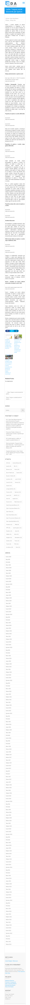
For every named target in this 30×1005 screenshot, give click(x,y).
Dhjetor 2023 (9, 631)
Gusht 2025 (8, 578)
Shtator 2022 (9, 672)
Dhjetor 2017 (9, 754)
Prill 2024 (8, 620)
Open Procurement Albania (13, 518)
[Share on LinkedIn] (16, 331)
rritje (17, 531)
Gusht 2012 (8, 927)
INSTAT (16, 495)
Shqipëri (9, 537)
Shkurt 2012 (8, 944)
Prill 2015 (8, 839)
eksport (9, 485)
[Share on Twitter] (12, 331)
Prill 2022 (8, 685)
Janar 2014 (8, 881)
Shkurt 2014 (8, 878)
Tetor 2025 (8, 573)
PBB (17, 524)
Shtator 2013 (9, 892)
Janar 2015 (8, 848)
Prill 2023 (8, 653)
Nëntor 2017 (8, 757)
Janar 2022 (8, 694)
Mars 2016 (8, 809)
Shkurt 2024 (8, 625)
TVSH (16, 544)
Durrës (17, 482)
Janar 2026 (8, 570)
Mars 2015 (8, 842)
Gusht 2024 (8, 609)
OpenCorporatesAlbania (12, 505)
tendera (9, 540)
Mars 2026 (8, 565)
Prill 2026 (8, 562)
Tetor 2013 (8, 889)
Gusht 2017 (8, 765)
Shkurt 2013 (8, 911)
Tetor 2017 (8, 760)
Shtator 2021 (9, 705)
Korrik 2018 (8, 738)
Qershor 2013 (9, 900)
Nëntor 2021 (8, 699)
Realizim (9, 531)
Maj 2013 (8, 903)
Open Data (9, 511)
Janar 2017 (8, 782)
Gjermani (18, 492)
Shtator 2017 (9, 762)
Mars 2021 (8, 721)
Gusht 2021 (8, 707)
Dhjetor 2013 (9, 883)
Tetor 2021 (8, 702)
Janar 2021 (8, 727)
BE (15, 466)
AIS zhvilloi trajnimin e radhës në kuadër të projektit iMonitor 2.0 (13, 439)
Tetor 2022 (8, 669)
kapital (15, 498)
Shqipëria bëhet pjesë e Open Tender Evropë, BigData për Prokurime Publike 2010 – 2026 (15, 453)
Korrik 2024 (8, 611)
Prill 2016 (8, 806)
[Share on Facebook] (7, 331)
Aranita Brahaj (17, 462)
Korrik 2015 (8, 831)
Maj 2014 (8, 870)
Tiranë (8, 544)
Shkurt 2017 (8, 779)
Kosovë (9, 501)
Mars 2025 (8, 592)
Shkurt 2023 (8, 658)
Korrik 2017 (8, 768)
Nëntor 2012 (8, 919)
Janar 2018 (8, 751)
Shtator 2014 (9, 859)
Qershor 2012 (9, 933)
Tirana (17, 540)
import (8, 495)
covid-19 (18, 479)
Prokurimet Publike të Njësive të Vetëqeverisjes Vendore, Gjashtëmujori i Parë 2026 (15, 433)
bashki (8, 466)
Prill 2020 (8, 735)
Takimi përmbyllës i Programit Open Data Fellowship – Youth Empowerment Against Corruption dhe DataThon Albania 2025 (15, 445)
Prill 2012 (8, 938)
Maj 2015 (8, 837)
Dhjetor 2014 (9, 850)
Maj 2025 (8, 587)
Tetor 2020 (8, 732)
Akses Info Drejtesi (9, 986)
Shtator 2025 (9, 576)
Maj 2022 (8, 683)
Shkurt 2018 (8, 749)
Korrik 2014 (8, 864)
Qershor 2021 (9, 713)
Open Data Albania (14, 18)
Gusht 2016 (8, 795)
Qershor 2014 (9, 867)
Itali (8, 498)
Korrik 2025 (8, 581)
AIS (8, 462)
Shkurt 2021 (8, 724)
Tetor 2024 (8, 603)
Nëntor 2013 (8, 886)
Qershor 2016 (9, 801)
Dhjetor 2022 (9, 664)
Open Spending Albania (12, 521)
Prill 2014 (8, 872)
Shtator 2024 (9, 606)
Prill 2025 (8, 589)
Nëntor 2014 (8, 853)
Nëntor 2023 (8, 633)
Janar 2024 (8, 628)
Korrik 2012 (8, 930)
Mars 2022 (8, 688)
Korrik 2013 (8, 897)
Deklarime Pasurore (9, 980)
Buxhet (19, 472)
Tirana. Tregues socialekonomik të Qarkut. (14, 398)
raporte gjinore (17, 527)
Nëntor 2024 (8, 600)
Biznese (9, 469)
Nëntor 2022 (8, 666)
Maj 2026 (8, 559)
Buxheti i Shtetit (10, 475)
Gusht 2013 (8, 894)
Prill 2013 (8, 905)
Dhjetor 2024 (9, 598)
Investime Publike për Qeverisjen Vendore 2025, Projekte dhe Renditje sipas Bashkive (8, 344)
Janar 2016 (8, 815)
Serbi (16, 534)
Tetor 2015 (8, 823)
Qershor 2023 (9, 647)
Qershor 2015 (9, 834)
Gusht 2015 (8, 828)
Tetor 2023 (8, 636)
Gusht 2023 (8, 642)
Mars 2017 (8, 776)
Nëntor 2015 (8, 820)
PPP (8, 527)
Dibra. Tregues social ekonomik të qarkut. (14, 393)
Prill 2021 (8, 718)
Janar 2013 (8, 914)
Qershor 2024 (9, 614)
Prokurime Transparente (10, 982)
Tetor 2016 (8, 790)
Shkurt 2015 (8, 845)
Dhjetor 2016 (9, 784)
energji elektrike (10, 488)
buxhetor (9, 479)
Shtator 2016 (9, 793)
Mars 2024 (8, 622)
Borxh (17, 469)
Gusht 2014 (8, 861)
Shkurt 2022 (8, 691)
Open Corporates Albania (13, 508)
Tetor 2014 (8, 856)
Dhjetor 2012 (9, 916)
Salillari (8, 534)
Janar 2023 (8, 661)
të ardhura (9, 547)
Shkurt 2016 (8, 812)
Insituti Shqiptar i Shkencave (11, 961)
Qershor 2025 (9, 584)
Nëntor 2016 (8, 787)
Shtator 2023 (9, 639)
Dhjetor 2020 (9, 729)
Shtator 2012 (9, 925)
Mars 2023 (8, 655)
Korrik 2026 (8, 556)
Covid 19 (9, 482)
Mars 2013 (8, 908)
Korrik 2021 (8, 710)
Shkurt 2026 (8, 567)
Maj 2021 (8, 716)
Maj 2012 (8, 936)
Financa (9, 492)
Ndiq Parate (18, 501)
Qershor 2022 (9, 680)
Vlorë (18, 547)
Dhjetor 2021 (9, 696)
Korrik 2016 (8, 798)
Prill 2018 (8, 743)
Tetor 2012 (8, 922)
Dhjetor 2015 (9, 817)
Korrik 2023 (8, 644)
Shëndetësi (18, 537)
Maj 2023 (8, 650)
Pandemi (9, 524)
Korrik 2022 (8, 677)
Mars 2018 (8, 746)
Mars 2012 (8, 941)
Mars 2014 (8, 875)
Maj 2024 (8, 617)
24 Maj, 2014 (13, 20)
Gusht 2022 (8, 674)
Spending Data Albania (10, 985)
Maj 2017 (8, 771)
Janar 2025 (8, 595)
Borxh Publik (10, 472)
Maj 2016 (8, 804)
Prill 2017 (8, 773)
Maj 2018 (8, 740)
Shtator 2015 (9, 826)
